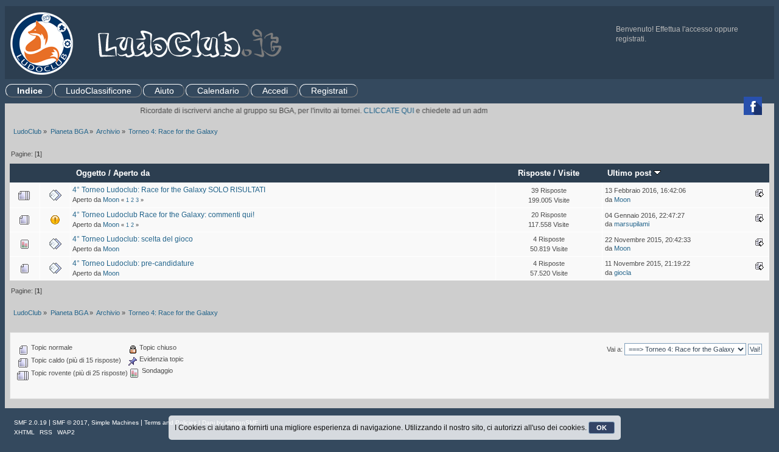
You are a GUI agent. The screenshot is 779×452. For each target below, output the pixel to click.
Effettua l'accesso (684, 29)
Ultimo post (630, 173)
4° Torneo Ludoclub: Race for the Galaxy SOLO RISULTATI (168, 190)
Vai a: (615, 349)
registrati (630, 39)
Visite (568, 173)
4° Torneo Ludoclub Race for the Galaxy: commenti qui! (163, 214)
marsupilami (631, 224)
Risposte (534, 173)
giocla (622, 272)
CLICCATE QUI (382, 110)
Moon (111, 199)
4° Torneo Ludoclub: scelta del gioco (132, 239)
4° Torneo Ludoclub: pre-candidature (133, 263)
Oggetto (91, 173)
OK (601, 427)
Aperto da (131, 173)
